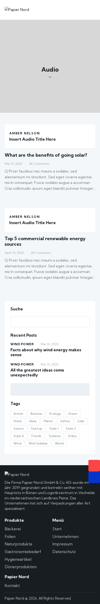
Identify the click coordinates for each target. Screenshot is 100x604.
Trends (36, 436)
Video (72, 436)
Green (72, 413)
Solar (80, 421)
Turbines (54, 436)
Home (17, 421)
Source (18, 428)
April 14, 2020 (14, 253)
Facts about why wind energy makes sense (45, 352)
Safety (65, 421)
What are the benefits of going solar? (46, 155)
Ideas (33, 421)
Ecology (55, 413)
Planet (48, 421)
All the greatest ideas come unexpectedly (37, 372)
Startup (36, 428)
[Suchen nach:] (50, 321)
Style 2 (71, 428)
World (59, 443)
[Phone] (94, 465)
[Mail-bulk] (94, 477)
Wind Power (22, 344)
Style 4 (18, 436)
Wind (17, 443)
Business (36, 413)
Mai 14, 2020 (13, 164)
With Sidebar (38, 443)
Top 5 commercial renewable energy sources (45, 241)
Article (18, 413)
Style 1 (54, 428)
